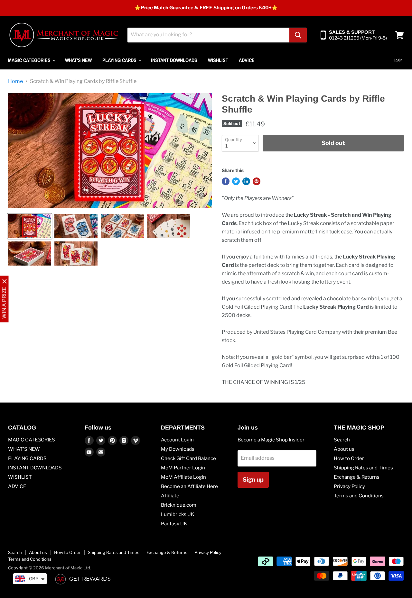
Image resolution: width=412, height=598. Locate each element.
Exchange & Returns (356, 477)
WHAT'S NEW (78, 60)
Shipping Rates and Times (363, 468)
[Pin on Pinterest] (256, 181)
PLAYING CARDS (120, 60)
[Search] (298, 35)
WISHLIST (218, 60)
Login (398, 60)
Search (342, 440)
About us (344, 449)
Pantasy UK (174, 524)
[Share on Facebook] (225, 181)
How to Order (349, 458)
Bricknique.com (178, 505)
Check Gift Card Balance (188, 458)
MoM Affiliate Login (183, 477)
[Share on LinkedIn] (246, 181)
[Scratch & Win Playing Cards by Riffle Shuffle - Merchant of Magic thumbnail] (29, 226)
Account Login (177, 440)
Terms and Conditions (359, 496)
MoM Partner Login (183, 468)
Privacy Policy (349, 486)
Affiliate (170, 496)
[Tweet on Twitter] (236, 181)
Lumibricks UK (177, 514)
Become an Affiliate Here (189, 486)
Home (15, 81)
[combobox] (208, 35)
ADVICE (247, 60)
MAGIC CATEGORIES (30, 60)
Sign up (253, 479)
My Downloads (177, 449)
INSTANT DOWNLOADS (174, 60)
